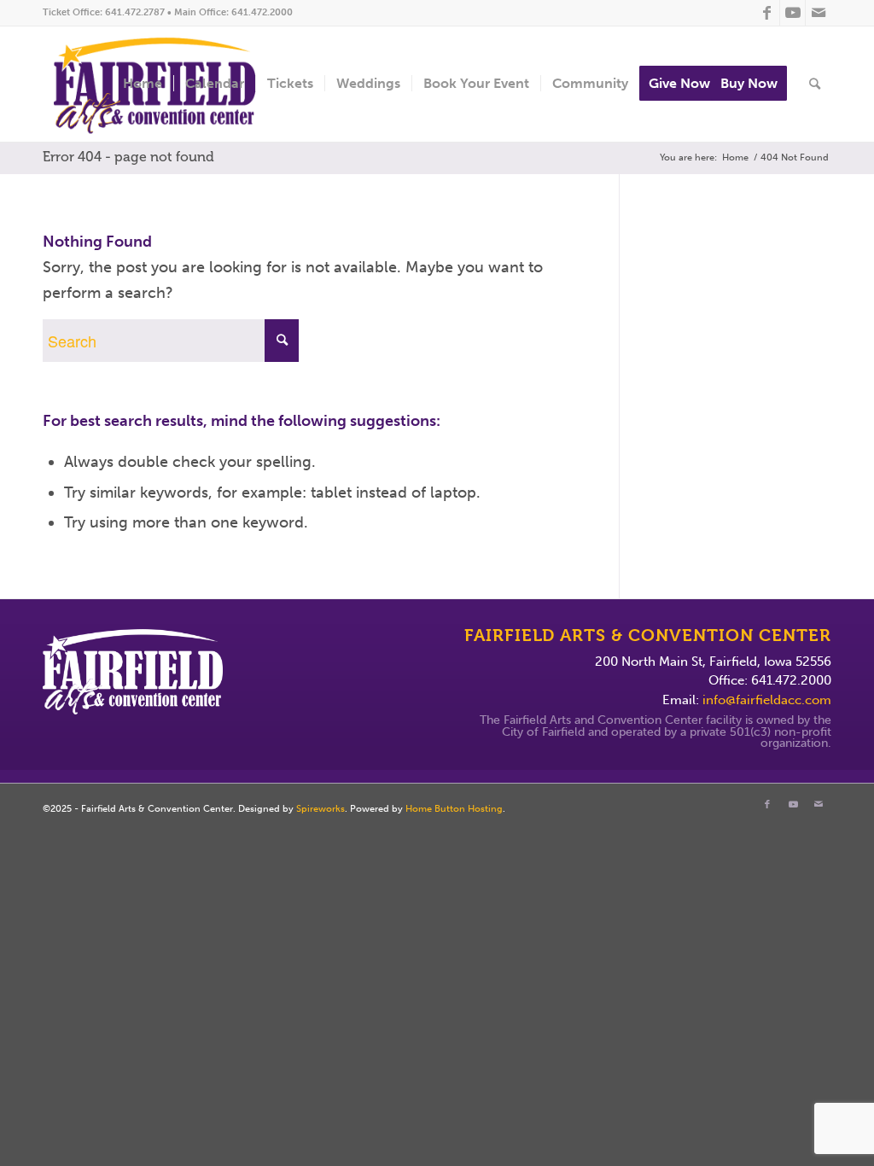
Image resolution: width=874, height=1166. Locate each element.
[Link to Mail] (818, 13)
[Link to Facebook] (767, 13)
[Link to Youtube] (792, 13)
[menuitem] (142, 84)
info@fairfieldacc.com (766, 700)
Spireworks (320, 808)
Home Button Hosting (454, 808)
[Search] (814, 84)
